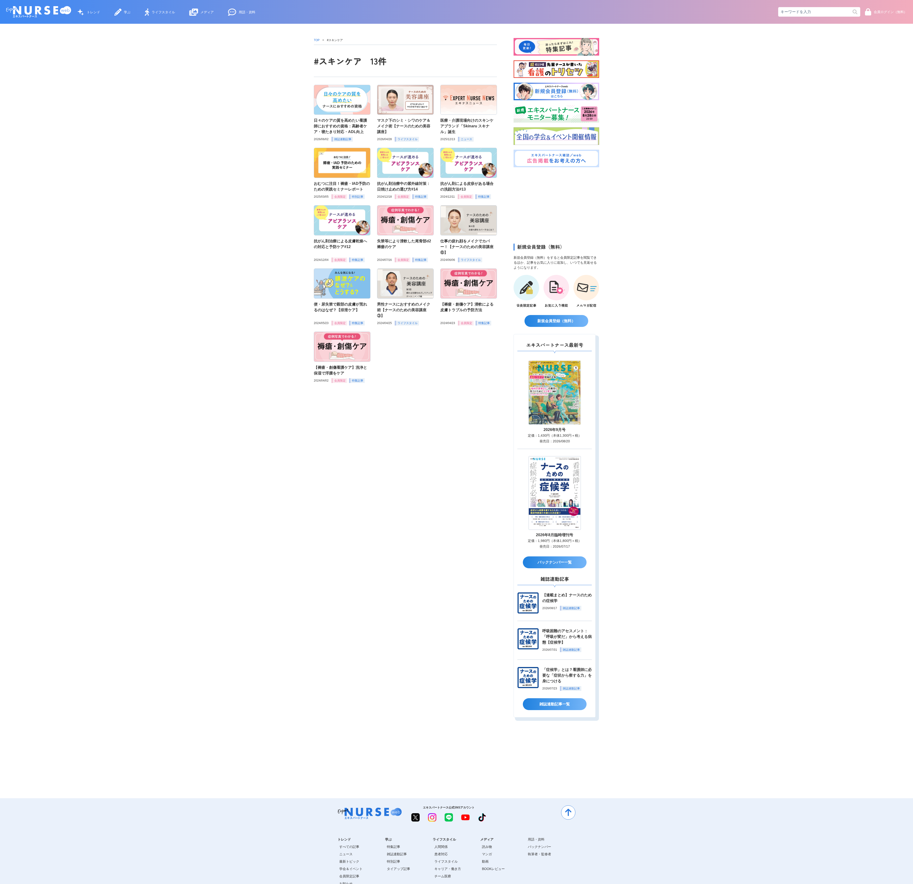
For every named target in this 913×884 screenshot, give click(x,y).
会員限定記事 (349, 876)
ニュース (346, 854)
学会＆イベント (351, 869)
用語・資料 (247, 12)
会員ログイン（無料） (890, 12)
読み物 (487, 847)
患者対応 (441, 854)
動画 (485, 861)
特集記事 (393, 847)
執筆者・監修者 (539, 854)
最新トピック (349, 861)
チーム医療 (442, 876)
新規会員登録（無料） (556, 321)
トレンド (93, 12)
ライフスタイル (163, 12)
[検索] (855, 12)
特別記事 (393, 861)
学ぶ (127, 12)
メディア (207, 12)
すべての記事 (349, 847)
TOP (317, 40)
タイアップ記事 (398, 869)
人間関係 (441, 847)
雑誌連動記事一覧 (554, 704)
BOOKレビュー (493, 869)
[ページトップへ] (568, 812)
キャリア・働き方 (447, 869)
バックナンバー (539, 847)
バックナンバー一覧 (555, 562)
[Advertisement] (556, 204)
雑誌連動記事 (397, 854)
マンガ (487, 854)
